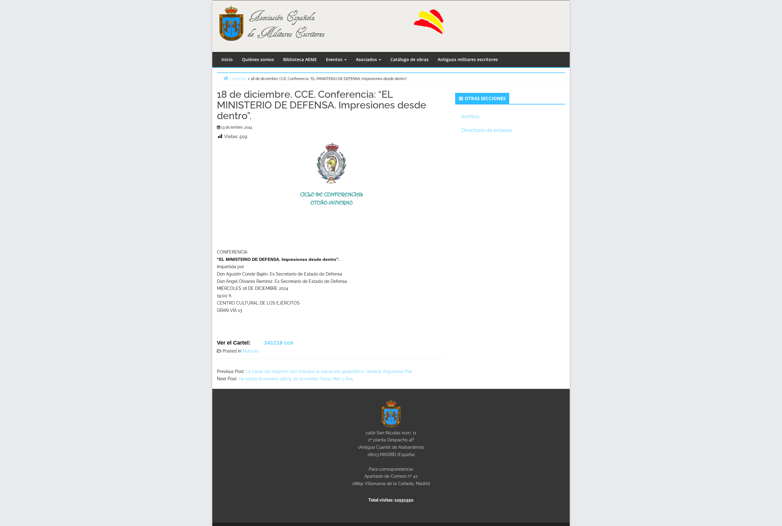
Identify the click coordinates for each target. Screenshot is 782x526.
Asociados (367, 59)
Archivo (470, 116)
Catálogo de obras (409, 59)
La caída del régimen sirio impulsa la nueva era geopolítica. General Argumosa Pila (329, 371)
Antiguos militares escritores (468, 59)
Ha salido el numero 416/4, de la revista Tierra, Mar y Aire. (296, 378)
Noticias (251, 351)
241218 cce (278, 343)
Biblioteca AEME (300, 59)
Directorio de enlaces (486, 130)
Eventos (335, 59)
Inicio (227, 59)
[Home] (225, 78)
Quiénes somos (258, 59)
